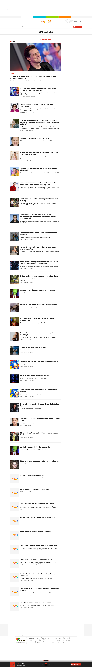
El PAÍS (31, 638)
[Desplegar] (46, 660)
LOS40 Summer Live (47, 26)
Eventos (32, 26)
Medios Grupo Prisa (20, 642)
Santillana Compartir (50, 638)
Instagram (38, 622)
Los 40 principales (37, 638)
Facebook (49, 622)
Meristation (65, 641)
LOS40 (23, 17)
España (75, 21)
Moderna (37, 641)
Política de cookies (43, 635)
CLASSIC (36, 17)
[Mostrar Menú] (12, 22)
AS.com (59, 638)
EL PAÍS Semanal (58, 640)
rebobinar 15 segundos (42, 664)
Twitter (46, 622)
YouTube (43, 622)
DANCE (48, 17)
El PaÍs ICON (48, 641)
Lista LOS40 (12, 26)
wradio (43, 640)
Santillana (43, 638)
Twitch (51, 622)
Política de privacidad (34, 635)
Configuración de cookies (52, 635)
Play (46, 664)
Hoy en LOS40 (38, 26)
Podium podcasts (43, 641)
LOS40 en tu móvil (61, 635)
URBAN (61, 17)
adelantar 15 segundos (50, 664)
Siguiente (53, 664)
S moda (54, 641)
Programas (26, 26)
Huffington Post (33, 640)
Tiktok (41, 622)
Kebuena (67, 640)
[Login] (80, 21)
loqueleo (59, 641)
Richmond (30, 641)
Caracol (68, 638)
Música (18, 26)
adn (64, 638)
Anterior (39, 664)
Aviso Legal (21, 635)
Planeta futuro (62, 640)
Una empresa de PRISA (20, 639)
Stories (54, 622)
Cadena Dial (53, 640)
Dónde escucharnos (69, 635)
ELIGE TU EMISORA (75, 664)
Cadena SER (55, 638)
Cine (12, 73)
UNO (40, 640)
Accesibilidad (27, 635)
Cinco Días (49, 640)
